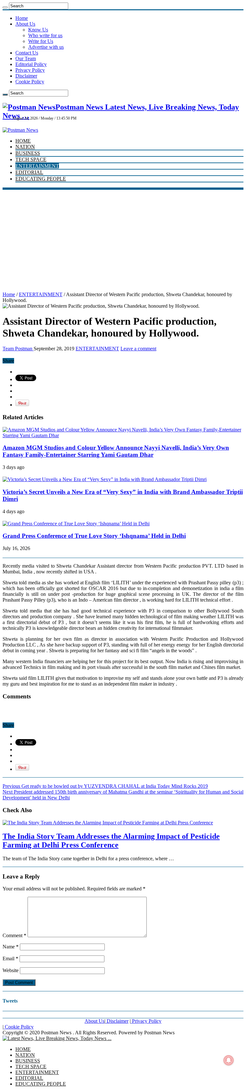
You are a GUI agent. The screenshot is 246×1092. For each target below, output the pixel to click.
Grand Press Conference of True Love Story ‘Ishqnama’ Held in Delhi (94, 535)
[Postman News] (20, 130)
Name (11, 946)
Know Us (38, 29)
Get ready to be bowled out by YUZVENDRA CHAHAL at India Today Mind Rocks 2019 (105, 786)
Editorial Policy (31, 64)
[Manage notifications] (229, 1060)
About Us (25, 24)
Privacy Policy (30, 70)
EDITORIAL (29, 172)
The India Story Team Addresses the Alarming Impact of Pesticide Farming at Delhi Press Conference (111, 840)
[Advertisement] (123, 238)
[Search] (5, 7)
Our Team (25, 58)
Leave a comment (138, 348)
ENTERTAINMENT (37, 166)
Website (11, 970)
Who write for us (45, 35)
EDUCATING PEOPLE (40, 178)
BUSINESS (27, 153)
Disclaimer (26, 76)
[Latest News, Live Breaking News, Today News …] (57, 1038)
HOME (23, 141)
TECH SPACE (30, 159)
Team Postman (18, 348)
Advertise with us (46, 47)
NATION (25, 146)
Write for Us (40, 41)
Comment (14, 935)
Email (10, 958)
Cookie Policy (29, 81)
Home (21, 18)
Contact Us (26, 52)
